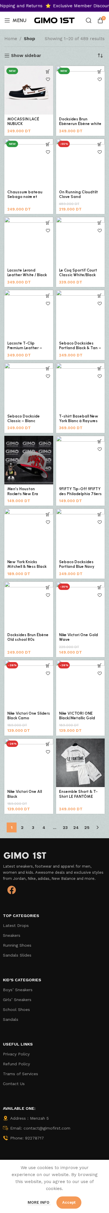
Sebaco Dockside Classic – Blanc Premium (23, 421)
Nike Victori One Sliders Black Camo (28, 715)
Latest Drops (16, 925)
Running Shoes (17, 945)
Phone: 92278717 (27, 1138)
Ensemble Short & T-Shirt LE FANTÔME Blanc (78, 796)
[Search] (88, 20)
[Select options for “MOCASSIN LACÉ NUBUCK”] (48, 71)
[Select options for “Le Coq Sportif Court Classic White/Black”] (99, 222)
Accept (69, 1202)
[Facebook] (11, 890)
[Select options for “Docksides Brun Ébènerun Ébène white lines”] (99, 71)
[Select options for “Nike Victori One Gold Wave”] (99, 587)
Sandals (10, 1019)
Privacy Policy (16, 1054)
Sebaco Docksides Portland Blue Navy (76, 564)
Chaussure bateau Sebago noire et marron (24, 197)
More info (39, 1202)
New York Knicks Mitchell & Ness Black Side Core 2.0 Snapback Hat (27, 568)
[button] (48, 441)
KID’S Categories (22, 979)
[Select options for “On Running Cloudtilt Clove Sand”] (99, 144)
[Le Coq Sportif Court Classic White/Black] (80, 241)
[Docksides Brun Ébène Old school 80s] (28, 605)
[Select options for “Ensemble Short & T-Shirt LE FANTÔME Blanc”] (99, 744)
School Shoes (16, 1009)
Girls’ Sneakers (17, 999)
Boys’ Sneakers (18, 989)
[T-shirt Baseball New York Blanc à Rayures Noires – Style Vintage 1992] (80, 387)
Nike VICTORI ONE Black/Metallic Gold (77, 715)
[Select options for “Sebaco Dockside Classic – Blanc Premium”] (48, 368)
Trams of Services (20, 1073)
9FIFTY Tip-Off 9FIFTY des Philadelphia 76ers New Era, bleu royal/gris (80, 495)
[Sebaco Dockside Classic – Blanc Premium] (28, 387)
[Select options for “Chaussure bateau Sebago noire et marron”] (48, 144)
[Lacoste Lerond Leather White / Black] (28, 241)
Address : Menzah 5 (29, 1118)
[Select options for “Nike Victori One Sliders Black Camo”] (48, 666)
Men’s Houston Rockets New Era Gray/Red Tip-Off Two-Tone (23, 495)
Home (10, 38)
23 (65, 827)
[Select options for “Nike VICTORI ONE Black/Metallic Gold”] (99, 666)
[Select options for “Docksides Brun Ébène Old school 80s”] (48, 587)
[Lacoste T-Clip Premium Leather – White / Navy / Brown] (28, 314)
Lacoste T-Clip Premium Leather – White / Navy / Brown (26, 348)
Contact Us (14, 1083)
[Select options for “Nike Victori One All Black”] (48, 744)
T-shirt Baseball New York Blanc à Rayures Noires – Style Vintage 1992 (80, 423)
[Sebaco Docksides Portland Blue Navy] (80, 533)
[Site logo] (54, 20)
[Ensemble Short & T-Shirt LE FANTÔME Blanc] (80, 762)
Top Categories (21, 915)
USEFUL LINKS (18, 1044)
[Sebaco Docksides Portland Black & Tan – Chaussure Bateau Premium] (80, 314)
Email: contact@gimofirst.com (40, 1128)
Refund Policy (16, 1064)
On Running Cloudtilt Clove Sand (78, 194)
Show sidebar (26, 55)
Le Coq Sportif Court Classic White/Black (78, 272)
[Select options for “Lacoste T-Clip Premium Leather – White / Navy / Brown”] (48, 295)
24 (76, 827)
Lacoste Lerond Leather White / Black (27, 272)
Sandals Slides (17, 955)
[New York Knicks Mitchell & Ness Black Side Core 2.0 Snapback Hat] (28, 533)
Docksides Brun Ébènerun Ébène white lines (80, 124)
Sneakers (11, 935)
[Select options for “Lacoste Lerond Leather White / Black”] (48, 222)
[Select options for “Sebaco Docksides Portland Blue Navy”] (99, 514)
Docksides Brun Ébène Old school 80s (28, 637)
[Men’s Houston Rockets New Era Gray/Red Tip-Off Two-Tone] (28, 460)
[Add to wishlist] (48, 79)
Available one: (19, 1108)
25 (87, 827)
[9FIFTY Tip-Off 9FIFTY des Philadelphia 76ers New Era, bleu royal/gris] (80, 460)
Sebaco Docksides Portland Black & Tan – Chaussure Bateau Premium (80, 350)
